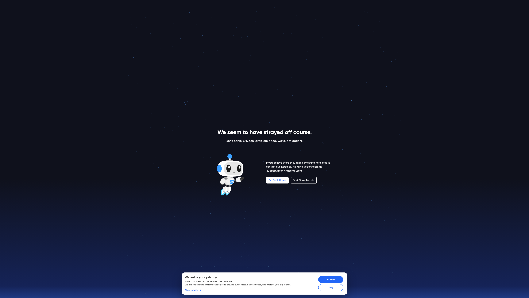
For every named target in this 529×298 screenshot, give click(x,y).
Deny (330, 287)
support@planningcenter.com (284, 170)
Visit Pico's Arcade (303, 180)
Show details (191, 290)
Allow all (330, 279)
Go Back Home (277, 180)
